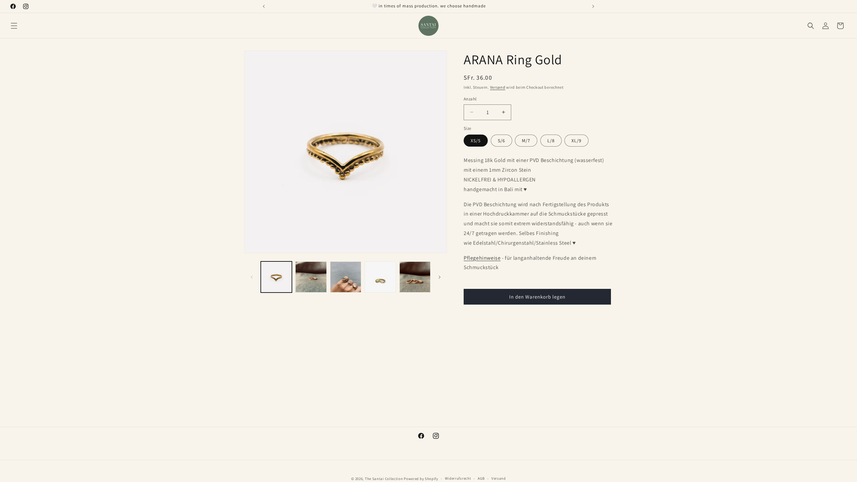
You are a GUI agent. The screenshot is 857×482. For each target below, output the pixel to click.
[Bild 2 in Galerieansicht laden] (310, 277)
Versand (497, 87)
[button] (14, 25)
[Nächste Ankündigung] (593, 6)
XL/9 (576, 141)
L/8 (551, 141)
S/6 (501, 141)
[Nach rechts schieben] (439, 277)
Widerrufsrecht (458, 478)
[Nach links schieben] (251, 277)
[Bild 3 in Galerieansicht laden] (345, 277)
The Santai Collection (384, 478)
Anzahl (470, 99)
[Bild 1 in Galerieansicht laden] (276, 277)
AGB (481, 478)
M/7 (526, 141)
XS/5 (476, 141)
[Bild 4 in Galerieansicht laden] (380, 277)
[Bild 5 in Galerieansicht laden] (415, 277)
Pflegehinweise (482, 257)
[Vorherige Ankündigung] (263, 6)
